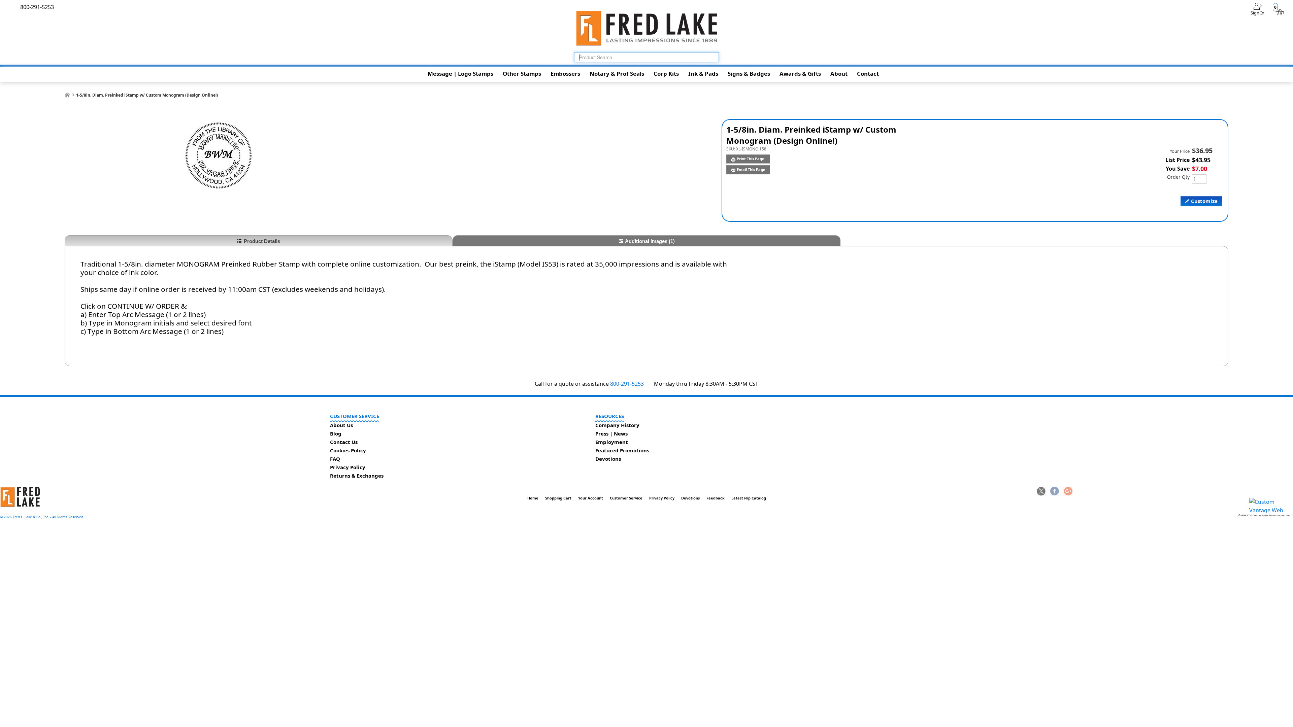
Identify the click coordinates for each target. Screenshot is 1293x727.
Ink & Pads (703, 73)
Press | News (611, 433)
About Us (341, 425)
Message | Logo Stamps (460, 73)
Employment (611, 442)
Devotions (608, 458)
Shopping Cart (558, 497)
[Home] (67, 95)
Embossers (565, 73)
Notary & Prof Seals (617, 73)
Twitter (1041, 492)
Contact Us (344, 442)
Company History (617, 425)
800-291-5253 (627, 383)
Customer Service (626, 497)
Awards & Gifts (800, 73)
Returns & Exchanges (357, 475)
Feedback (715, 497)
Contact (868, 73)
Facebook (1054, 492)
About (839, 73)
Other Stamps (522, 73)
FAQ (335, 458)
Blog (335, 433)
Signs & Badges (749, 73)
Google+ (1067, 492)
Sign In (1257, 13)
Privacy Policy (347, 467)
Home (532, 497)
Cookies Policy (348, 450)
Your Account (590, 497)
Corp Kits (666, 73)
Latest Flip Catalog (748, 497)
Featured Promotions (622, 450)
